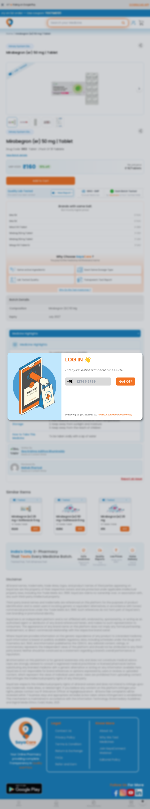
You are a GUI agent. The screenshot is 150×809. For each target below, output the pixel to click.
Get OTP (125, 381)
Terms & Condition (107, 414)
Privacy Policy (125, 414)
